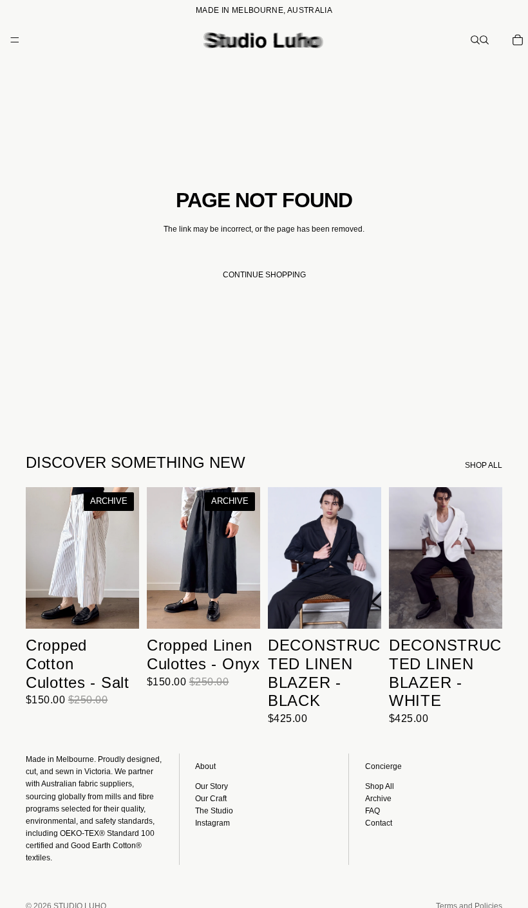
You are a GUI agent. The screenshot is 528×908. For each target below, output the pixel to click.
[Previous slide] (40, 558)
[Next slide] (125, 558)
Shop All (379, 786)
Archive (378, 798)
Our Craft (211, 798)
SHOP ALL (483, 465)
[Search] (475, 40)
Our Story (211, 786)
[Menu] (15, 40)
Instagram (212, 823)
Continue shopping (264, 274)
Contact (378, 823)
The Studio (214, 810)
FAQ (372, 810)
